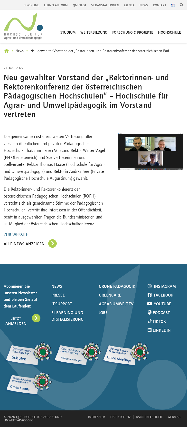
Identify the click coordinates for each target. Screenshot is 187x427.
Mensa (129, 5)
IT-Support (61, 304)
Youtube (162, 304)
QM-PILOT (79, 5)
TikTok (159, 321)
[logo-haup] (23, 26)
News (144, 5)
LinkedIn (162, 330)
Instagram (164, 286)
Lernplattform (56, 5)
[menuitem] (31, 5)
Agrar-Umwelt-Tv (116, 304)
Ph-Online (31, 5)
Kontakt (159, 5)
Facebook (163, 295)
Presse (58, 295)
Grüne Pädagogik (117, 286)
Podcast (161, 312)
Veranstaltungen (105, 5)
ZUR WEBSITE (16, 235)
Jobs (103, 312)
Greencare (110, 295)
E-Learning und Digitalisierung (67, 316)
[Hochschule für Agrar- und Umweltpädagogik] (6, 51)
